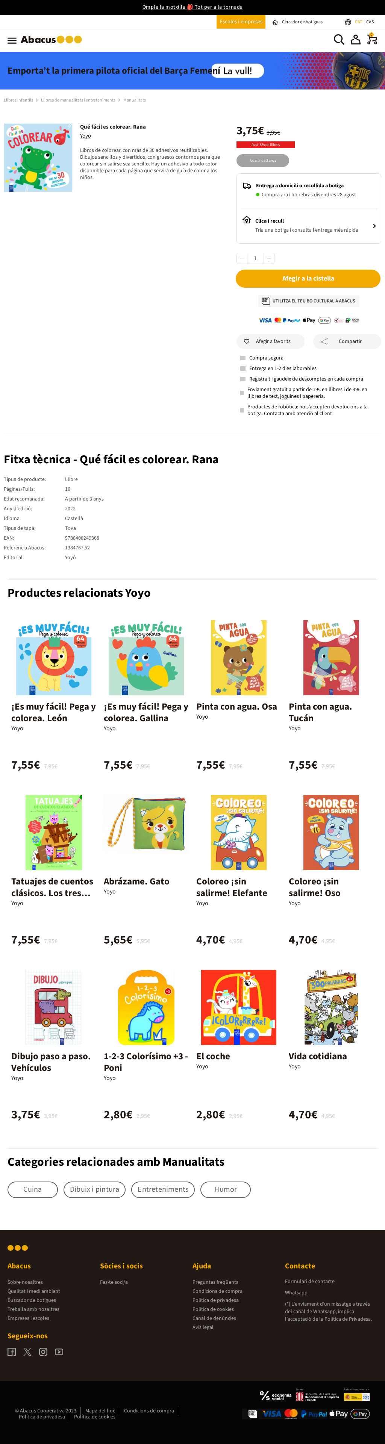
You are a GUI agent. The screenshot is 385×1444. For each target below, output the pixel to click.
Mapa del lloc (100, 1411)
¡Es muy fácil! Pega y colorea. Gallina (146, 712)
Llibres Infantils (19, 100)
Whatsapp (296, 1293)
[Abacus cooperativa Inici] (53, 45)
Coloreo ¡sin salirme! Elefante (231, 887)
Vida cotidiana (318, 1056)
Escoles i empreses (241, 22)
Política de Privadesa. (348, 1319)
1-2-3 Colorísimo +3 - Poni (146, 1062)
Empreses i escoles (28, 1318)
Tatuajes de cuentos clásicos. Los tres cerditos (52, 893)
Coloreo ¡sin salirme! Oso (315, 887)
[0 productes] (372, 43)
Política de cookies (213, 1309)
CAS (370, 22)
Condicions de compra (217, 1291)
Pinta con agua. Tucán (320, 712)
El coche (213, 1056)
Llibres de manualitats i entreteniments (78, 100)
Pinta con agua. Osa (236, 706)
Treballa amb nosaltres (33, 1309)
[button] (355, 40)
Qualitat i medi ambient (34, 1291)
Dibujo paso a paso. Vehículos (51, 1062)
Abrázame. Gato (137, 881)
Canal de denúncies (214, 1318)
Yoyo (85, 136)
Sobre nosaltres (25, 1282)
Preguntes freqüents (215, 1282)
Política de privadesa (215, 1300)
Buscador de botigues (32, 1300)
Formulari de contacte (310, 1281)
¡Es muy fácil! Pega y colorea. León (53, 712)
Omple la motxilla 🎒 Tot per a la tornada (192, 7)
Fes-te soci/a (114, 1282)
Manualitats (134, 100)
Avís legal (203, 1327)
